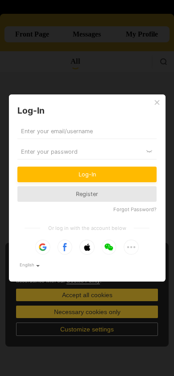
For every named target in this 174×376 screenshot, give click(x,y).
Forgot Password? (135, 209)
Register (87, 194)
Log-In (87, 174)
